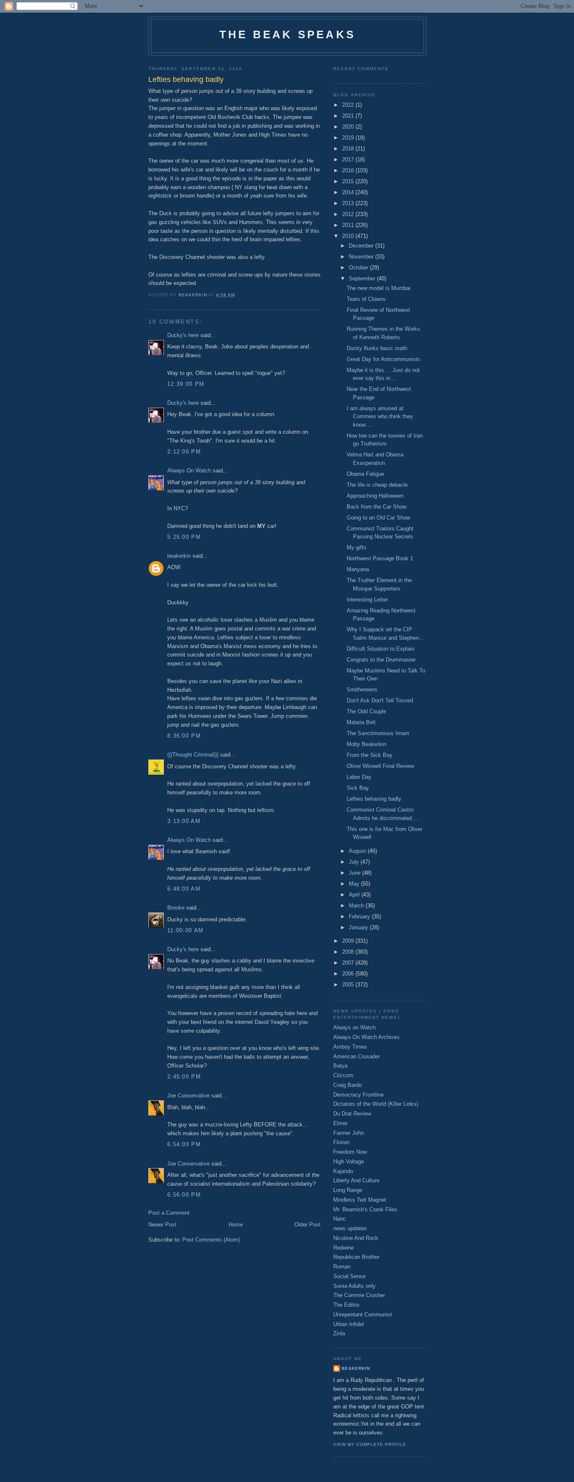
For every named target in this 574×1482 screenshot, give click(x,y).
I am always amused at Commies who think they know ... (380, 416)
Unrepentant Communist (362, 1314)
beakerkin (179, 556)
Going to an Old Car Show (378, 517)
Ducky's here (183, 335)
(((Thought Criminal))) (193, 755)
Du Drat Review (352, 1113)
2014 (348, 192)
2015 (348, 181)
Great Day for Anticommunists (383, 359)
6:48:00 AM (183, 889)
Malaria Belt (361, 722)
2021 (348, 116)
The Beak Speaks (287, 34)
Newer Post (162, 1224)
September (363, 278)
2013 (348, 203)
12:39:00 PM (185, 384)
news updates (350, 1228)
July (355, 862)
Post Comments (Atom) (211, 1240)
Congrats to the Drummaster (381, 660)
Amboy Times (350, 1047)
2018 (348, 148)
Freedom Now (350, 1152)
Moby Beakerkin (366, 744)
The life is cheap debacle (377, 485)
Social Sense (349, 1276)
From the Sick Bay (369, 755)
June (355, 873)
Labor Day (359, 777)
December (362, 246)
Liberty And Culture (356, 1180)
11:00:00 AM (185, 930)
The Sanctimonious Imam (378, 733)
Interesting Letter (367, 599)
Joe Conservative (188, 1095)
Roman (341, 1266)
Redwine (343, 1248)
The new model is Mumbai (379, 288)
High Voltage (348, 1161)
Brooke (175, 907)
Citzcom (343, 1075)
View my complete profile (369, 1444)
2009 (348, 941)
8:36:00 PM (184, 736)
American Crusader (356, 1056)
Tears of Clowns (366, 299)
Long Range (347, 1190)
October (359, 267)
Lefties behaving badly (374, 799)
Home (236, 1224)
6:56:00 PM (184, 1195)
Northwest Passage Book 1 (380, 558)
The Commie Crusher (359, 1295)
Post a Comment (169, 1213)
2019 (348, 137)
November (362, 256)
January (359, 927)
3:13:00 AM (183, 821)
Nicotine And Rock (355, 1238)
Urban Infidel (348, 1324)
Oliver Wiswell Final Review (380, 766)
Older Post (308, 1224)
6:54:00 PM (184, 1144)
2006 (348, 973)
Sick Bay (358, 788)
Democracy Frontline (358, 1095)
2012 (348, 214)
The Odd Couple (366, 711)
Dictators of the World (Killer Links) (375, 1104)
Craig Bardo (347, 1085)
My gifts (356, 547)
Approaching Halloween (375, 496)
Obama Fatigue (365, 474)
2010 (348, 236)
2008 (348, 952)
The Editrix (346, 1305)
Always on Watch (354, 1027)
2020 (348, 127)
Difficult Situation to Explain (380, 649)
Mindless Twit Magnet (359, 1200)
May (355, 884)
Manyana (358, 569)
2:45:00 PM (184, 1076)
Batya (340, 1066)
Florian (341, 1142)
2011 (348, 225)
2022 (348, 105)
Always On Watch (189, 470)
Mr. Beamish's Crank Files (365, 1209)
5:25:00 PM (184, 537)
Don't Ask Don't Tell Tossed (380, 700)
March (357, 905)
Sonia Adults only (354, 1286)
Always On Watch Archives (366, 1037)
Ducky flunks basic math (377, 348)
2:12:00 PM (184, 451)
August (358, 851)
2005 (348, 984)
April (355, 894)
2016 (348, 170)
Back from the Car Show (376, 507)
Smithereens (362, 689)
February (360, 916)
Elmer (340, 1123)
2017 (348, 159)
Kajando (343, 1171)
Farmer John (348, 1133)
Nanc (339, 1219)
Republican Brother (356, 1257)
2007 (348, 963)
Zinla (339, 1333)
